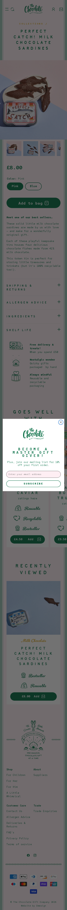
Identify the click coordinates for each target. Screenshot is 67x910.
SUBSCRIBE (33, 483)
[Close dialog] (60, 422)
